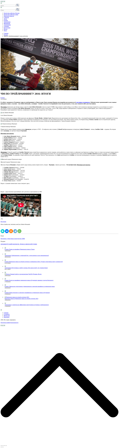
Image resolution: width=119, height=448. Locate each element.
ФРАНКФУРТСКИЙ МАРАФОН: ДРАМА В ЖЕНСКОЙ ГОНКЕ (19, 244)
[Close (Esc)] (1, 445)
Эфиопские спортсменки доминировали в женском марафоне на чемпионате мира (32, 286)
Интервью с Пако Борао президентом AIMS (13, 238)
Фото (5, 30)
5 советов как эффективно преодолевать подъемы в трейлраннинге (30, 304)
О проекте (7, 314)
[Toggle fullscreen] (4, 445)
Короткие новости (9, 16)
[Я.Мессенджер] (3, 231)
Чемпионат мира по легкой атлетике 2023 (26, 298)
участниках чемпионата (83, 102)
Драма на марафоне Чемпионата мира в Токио (22, 249)
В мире (6, 20)
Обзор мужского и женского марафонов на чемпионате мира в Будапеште (29, 292)
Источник (3, 221)
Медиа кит (7, 315)
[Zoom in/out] (6, 445)
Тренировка (7, 22)
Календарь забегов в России (11, 13)
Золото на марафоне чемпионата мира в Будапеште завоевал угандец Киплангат (31, 280)
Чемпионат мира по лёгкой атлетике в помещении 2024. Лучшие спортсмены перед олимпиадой (36, 261)
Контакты (6, 317)
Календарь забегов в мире (11, 14)
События (6, 17)
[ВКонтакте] (7, 231)
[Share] (3, 445)
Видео (5, 29)
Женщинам (7, 23)
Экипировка (7, 24)
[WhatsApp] (19, 231)
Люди (5, 19)
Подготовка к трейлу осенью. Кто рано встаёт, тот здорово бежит (30, 267)
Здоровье (6, 26)
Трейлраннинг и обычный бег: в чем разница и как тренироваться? (30, 255)
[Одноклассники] (11, 231)
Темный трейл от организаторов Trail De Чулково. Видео (26, 274)
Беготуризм (7, 27)
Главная (6, 33)
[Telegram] (15, 231)
